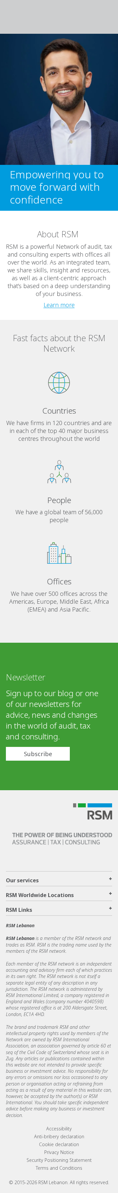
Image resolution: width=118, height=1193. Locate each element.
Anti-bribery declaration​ (59, 1136)
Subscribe (38, 754)
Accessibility (59, 1128)
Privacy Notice (59, 1152)
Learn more (59, 305)
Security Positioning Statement (59, 1160)
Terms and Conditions (59, 1168)
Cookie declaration (59, 1144)
